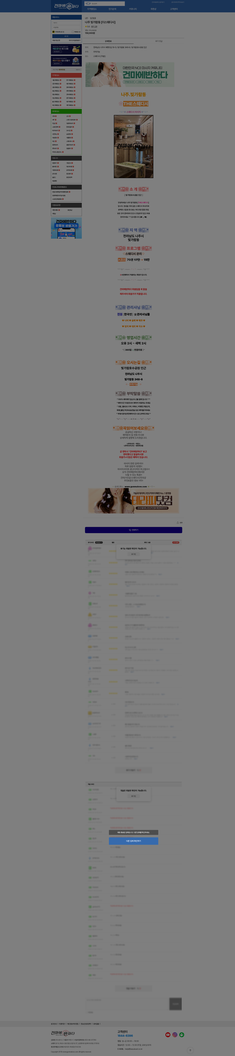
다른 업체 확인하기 (133, 841)
